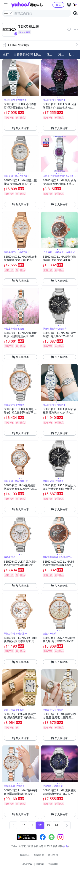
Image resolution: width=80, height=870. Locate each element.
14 (56, 825)
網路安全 (27, 864)
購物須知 (53, 855)
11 (31, 825)
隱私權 (40, 864)
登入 (58, 5)
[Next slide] (36, 77)
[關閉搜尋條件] (10, 13)
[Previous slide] (4, 77)
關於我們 (39, 855)
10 (23, 825)
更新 (65, 846)
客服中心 (25, 855)
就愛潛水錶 (62, 54)
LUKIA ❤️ (73, 54)
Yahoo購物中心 (27, 4)
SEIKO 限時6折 (18, 45)
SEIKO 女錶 (51, 54)
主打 (6, 54)
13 (48, 825)
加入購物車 (22, 128)
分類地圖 (53, 864)
